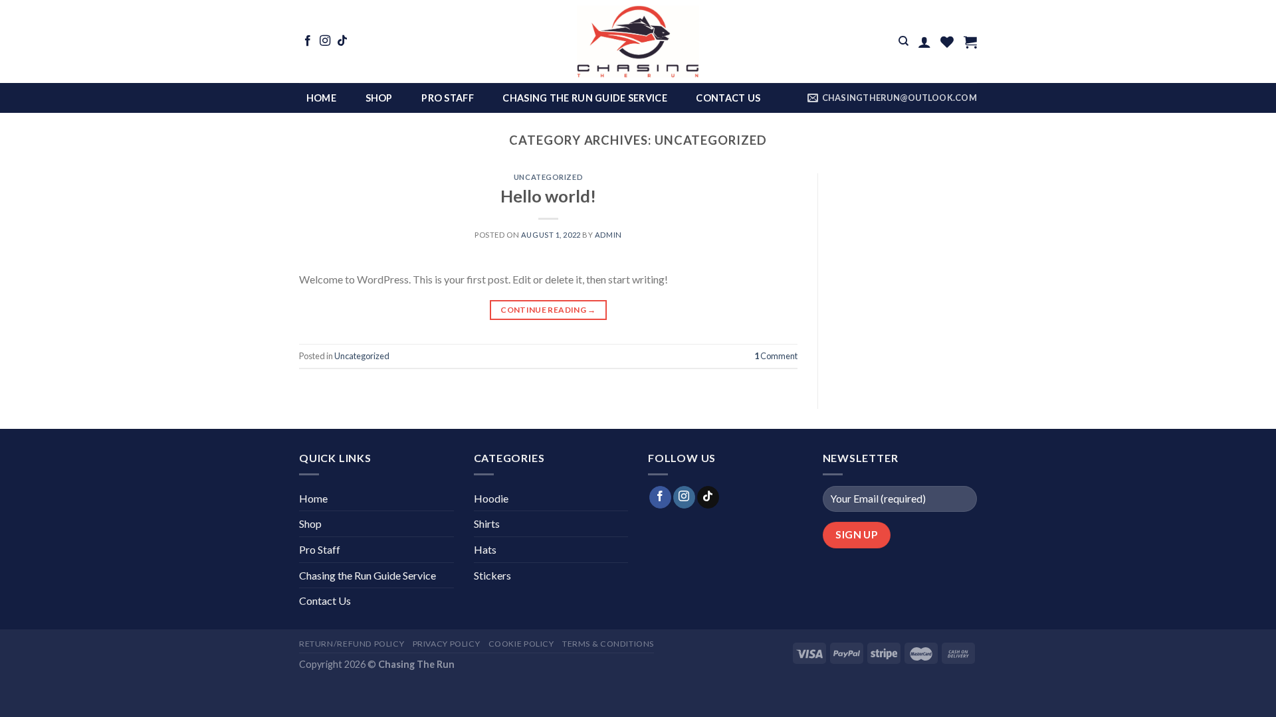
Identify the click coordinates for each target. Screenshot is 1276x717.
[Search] (903, 41)
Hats (485, 549)
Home (321, 98)
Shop (379, 98)
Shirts (487, 523)
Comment (776, 356)
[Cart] (970, 41)
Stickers (492, 575)
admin (608, 234)
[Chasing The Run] (638, 41)
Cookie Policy (521, 644)
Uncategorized (548, 177)
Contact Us (728, 98)
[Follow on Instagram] (325, 41)
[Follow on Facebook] (307, 41)
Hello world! (548, 196)
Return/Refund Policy (351, 644)
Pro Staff (447, 98)
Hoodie (491, 498)
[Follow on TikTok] (342, 41)
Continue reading (548, 310)
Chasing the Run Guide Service (584, 98)
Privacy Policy (446, 644)
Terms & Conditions (608, 644)
